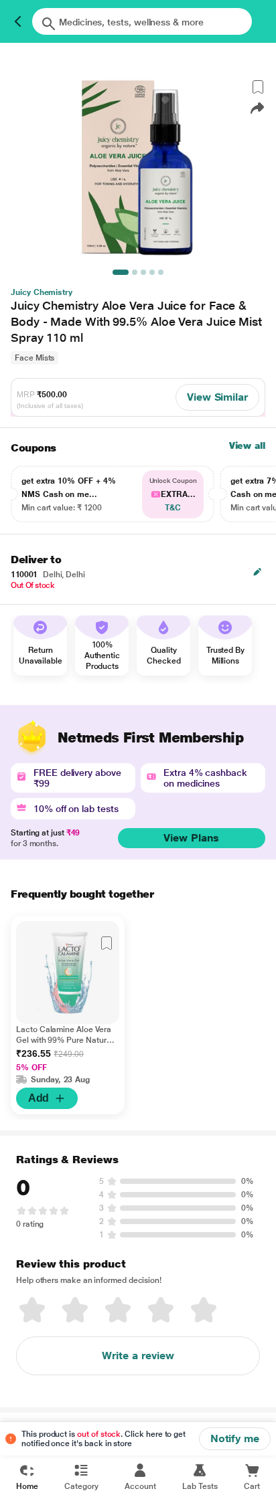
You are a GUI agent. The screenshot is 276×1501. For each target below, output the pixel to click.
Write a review (138, 1355)
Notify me (234, 1438)
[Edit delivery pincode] (257, 572)
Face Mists (34, 358)
